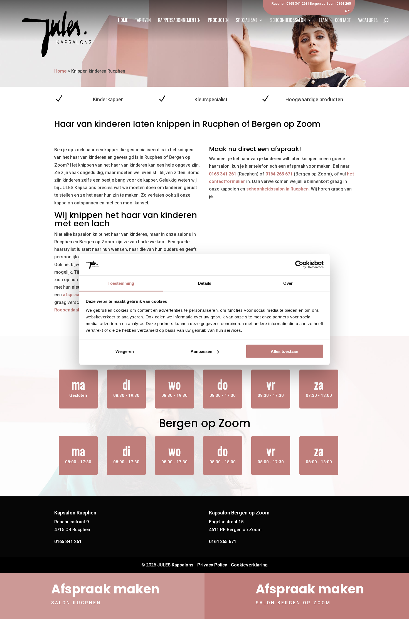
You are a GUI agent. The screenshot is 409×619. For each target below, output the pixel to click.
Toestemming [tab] (121, 283)
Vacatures (368, 20)
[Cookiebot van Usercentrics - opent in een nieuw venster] (299, 265)
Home (123, 20)
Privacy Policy (212, 565)
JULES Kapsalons (175, 565)
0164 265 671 (279, 174)
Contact (343, 20)
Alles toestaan (284, 351)
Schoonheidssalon (288, 20)
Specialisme (246, 20)
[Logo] (56, 32)
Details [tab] (204, 283)
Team (323, 20)
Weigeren (124, 351)
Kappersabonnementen (179, 20)
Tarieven (143, 20)
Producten (218, 20)
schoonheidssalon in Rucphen (277, 189)
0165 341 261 (296, 4)
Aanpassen (201, 351)
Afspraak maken (105, 589)
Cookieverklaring (249, 565)
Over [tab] (288, 283)
